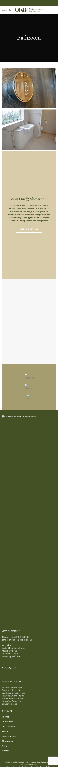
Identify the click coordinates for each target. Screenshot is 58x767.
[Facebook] (27, 3)
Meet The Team (10, 736)
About (5, 731)
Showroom (7, 741)
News (4, 746)
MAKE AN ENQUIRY (29, 229)
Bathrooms (7, 721)
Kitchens (6, 717)
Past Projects (8, 726)
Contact (6, 750)
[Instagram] (30, 3)
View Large (54, 70)
